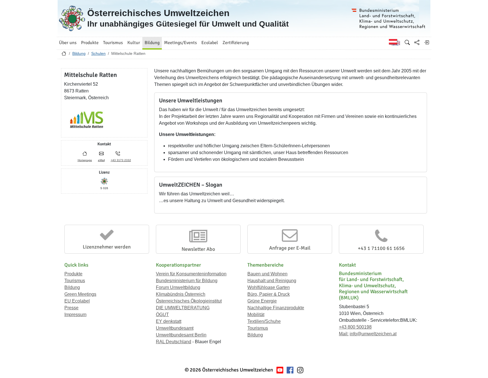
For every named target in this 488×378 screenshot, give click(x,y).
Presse (71, 307)
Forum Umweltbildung (178, 287)
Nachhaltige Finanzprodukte (275, 307)
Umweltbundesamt (174, 328)
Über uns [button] (68, 43)
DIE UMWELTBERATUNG (183, 307)
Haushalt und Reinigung (271, 280)
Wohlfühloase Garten (268, 287)
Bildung (79, 53)
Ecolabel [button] (209, 43)
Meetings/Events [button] (180, 43)
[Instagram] (300, 370)
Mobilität (255, 314)
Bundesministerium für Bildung (186, 280)
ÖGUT (162, 314)
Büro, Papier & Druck (268, 294)
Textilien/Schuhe (264, 321)
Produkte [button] (90, 43)
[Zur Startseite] (64, 55)
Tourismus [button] (113, 43)
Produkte (73, 273)
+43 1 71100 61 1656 (381, 248)
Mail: (343, 333)
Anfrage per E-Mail (289, 248)
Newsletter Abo (198, 249)
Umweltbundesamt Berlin (181, 334)
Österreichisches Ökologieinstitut (189, 301)
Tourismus (74, 280)
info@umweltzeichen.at (373, 333)
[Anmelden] (426, 42)
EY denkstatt (168, 321)
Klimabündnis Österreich (180, 294)
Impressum (75, 314)
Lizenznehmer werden (107, 247)
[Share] (416, 42)
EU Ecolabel (77, 301)
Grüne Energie (262, 301)
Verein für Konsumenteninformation (191, 273)
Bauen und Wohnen (267, 273)
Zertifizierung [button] (236, 43)
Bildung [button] (152, 43)
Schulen (98, 53)
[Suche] (407, 42)
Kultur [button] (133, 43)
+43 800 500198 (355, 327)
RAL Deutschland (173, 341)
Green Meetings (80, 294)
